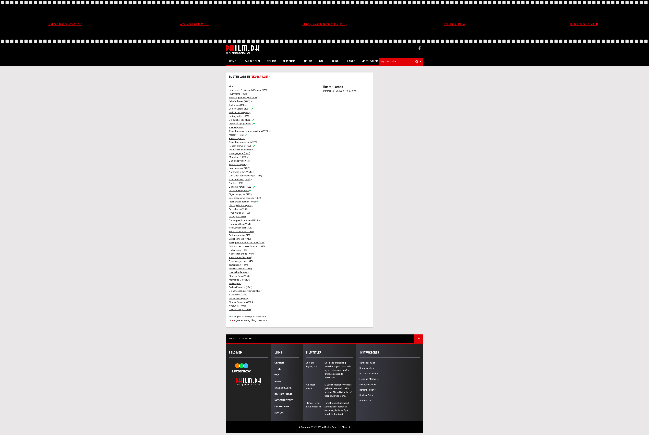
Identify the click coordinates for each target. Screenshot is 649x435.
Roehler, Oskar (366, 395)
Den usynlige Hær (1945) (241, 261)
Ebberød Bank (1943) (239, 276)
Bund (335, 61)
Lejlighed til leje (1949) (240, 239)
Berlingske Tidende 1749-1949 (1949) (247, 242)
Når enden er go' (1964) (240, 172)
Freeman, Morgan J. (369, 379)
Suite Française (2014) (584, 24)
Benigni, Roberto (367, 390)
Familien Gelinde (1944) (240, 268)
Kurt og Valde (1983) (239, 116)
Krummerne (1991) (238, 94)
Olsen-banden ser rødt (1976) (243, 142)
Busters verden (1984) (240, 108)
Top (321, 61)
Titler (308, 61)
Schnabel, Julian (367, 362)
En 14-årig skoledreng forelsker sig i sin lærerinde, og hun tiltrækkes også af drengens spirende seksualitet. (337, 370)
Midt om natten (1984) (239, 112)
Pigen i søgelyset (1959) (240, 194)
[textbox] (402, 61)
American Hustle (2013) (194, 24)
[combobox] (401, 62)
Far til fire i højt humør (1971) (243, 149)
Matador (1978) (237, 135)
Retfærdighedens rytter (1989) (243, 97)
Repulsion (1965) (454, 24)
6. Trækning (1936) (238, 294)
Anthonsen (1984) (237, 105)
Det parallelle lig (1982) (240, 120)
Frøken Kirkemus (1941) (240, 287)
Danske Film (252, 61)
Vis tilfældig (370, 61)
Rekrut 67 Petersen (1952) (241, 231)
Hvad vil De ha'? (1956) (240, 213)
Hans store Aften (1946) (240, 257)
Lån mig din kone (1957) (241, 205)
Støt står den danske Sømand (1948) (247, 246)
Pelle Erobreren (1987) (240, 101)
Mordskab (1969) (237, 157)
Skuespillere (283, 387)
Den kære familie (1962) (241, 187)
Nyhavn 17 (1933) (237, 306)
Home (232, 61)
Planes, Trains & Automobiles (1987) (325, 24)
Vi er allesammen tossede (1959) (245, 198)
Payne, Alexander (367, 384)
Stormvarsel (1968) (238, 164)
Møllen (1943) (235, 283)
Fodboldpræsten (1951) (240, 235)
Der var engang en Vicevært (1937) (245, 291)
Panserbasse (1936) (238, 298)
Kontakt (279, 413)
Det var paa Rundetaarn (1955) (244, 220)
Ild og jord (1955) (237, 216)
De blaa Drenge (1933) (240, 309)
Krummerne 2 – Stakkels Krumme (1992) (248, 90)
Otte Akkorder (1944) (239, 272)
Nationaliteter (283, 400)
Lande (351, 61)
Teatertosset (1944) (238, 265)
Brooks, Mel (365, 400)
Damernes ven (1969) (239, 161)
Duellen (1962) (236, 183)
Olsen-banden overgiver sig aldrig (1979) (249, 131)
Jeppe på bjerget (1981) (241, 123)
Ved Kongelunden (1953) (241, 227)
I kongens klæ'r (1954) (240, 224)
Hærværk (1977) (237, 138)
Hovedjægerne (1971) (239, 153)
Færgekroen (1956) (238, 209)
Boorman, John (366, 368)
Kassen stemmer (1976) (241, 146)
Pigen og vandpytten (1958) (242, 201)
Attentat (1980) (236, 127)
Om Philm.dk (281, 406)
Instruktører (283, 394)
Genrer (271, 61)
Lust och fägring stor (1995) (65, 24)
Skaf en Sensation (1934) (241, 302)
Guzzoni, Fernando (368, 373)
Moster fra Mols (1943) (240, 280)
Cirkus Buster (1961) (239, 190)
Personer (289, 61)
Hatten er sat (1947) (238, 250)
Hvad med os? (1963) (239, 179)
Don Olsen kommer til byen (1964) (245, 175)
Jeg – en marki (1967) (239, 168)
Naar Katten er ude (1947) (241, 253)
